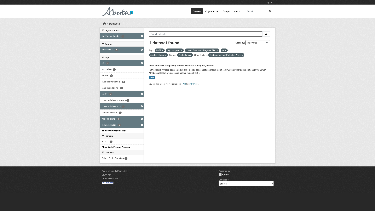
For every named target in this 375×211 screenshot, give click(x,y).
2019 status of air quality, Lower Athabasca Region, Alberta (181, 65)
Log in (269, 2)
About (237, 11)
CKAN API (106, 174)
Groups (226, 11)
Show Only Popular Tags (114, 130)
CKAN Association (110, 178)
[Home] (104, 23)
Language (224, 179)
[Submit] (270, 11)
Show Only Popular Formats (116, 147)
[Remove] (162, 50)
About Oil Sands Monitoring (114, 170)
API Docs (193, 83)
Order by (240, 42)
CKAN (224, 174)
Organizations (211, 11)
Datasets (197, 11)
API (184, 83)
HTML (152, 77)
